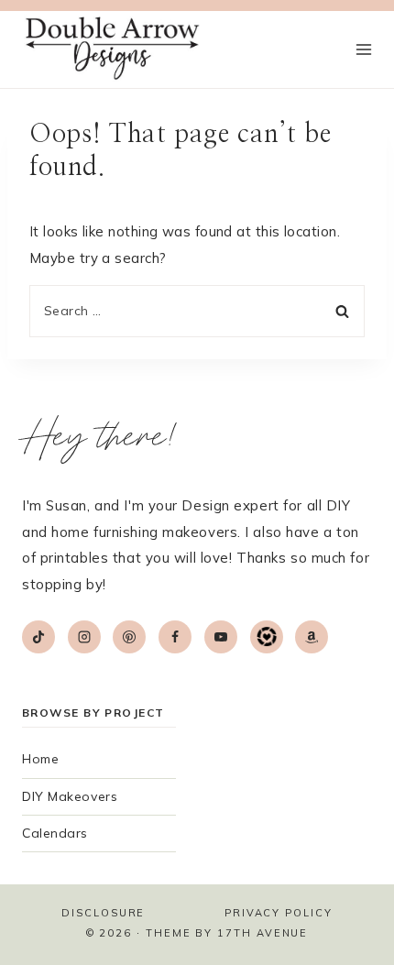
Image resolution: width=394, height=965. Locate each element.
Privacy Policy (278, 912)
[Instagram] (84, 636)
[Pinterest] (129, 636)
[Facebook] (175, 636)
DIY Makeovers (69, 796)
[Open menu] (363, 50)
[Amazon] (311, 636)
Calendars (55, 833)
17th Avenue (262, 933)
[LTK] (266, 636)
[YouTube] (220, 636)
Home (40, 759)
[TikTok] (38, 636)
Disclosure (103, 912)
